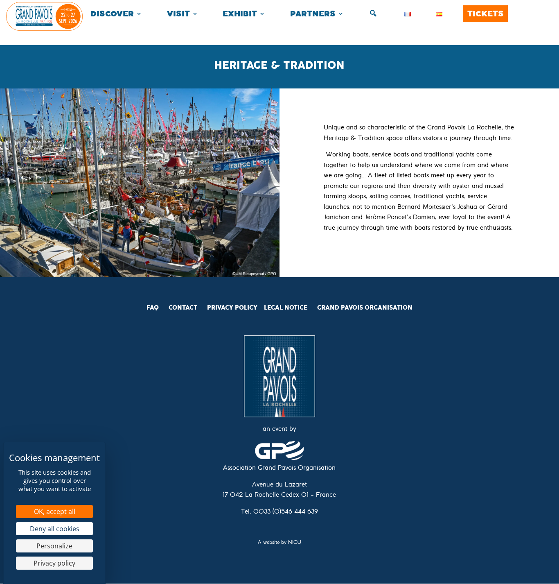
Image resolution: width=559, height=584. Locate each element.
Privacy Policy (232, 307)
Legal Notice (285, 307)
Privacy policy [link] (54, 563)
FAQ (153, 307)
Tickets (485, 14)
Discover (112, 14)
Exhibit (240, 14)
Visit (178, 14)
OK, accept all (54, 511)
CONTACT (183, 307)
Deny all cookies (54, 528)
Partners (313, 14)
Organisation (388, 307)
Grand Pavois (341, 307)
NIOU (294, 543)
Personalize (54, 545)
